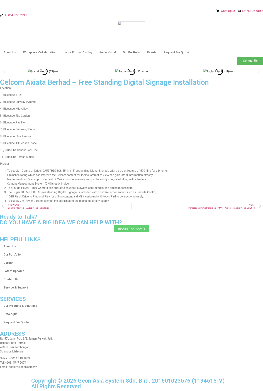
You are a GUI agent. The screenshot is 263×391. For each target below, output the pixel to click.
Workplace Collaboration (39, 52)
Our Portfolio (131, 52)
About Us (10, 52)
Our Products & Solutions (20, 305)
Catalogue (11, 314)
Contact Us (11, 279)
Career (8, 262)
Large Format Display (78, 52)
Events (152, 52)
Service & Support (16, 287)
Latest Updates (14, 271)
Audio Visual (107, 52)
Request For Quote (176, 52)
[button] (4, 71)
